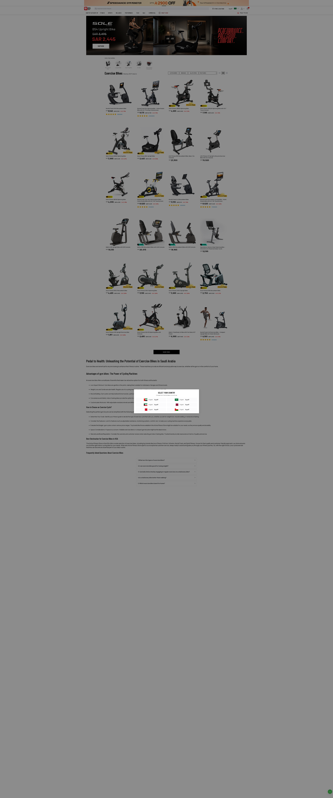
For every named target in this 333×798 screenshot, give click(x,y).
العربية (156, 400)
